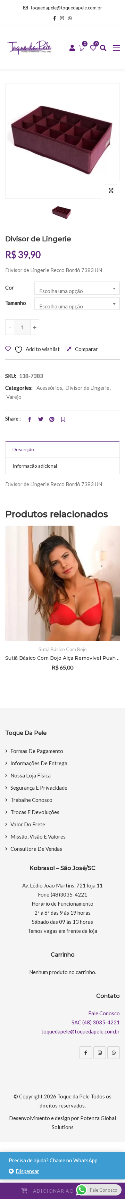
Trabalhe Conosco (31, 800)
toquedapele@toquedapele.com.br (66, 7)
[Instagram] (99, 1052)
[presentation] (10, 607)
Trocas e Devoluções (34, 812)
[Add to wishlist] (105, 601)
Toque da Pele (73, 1096)
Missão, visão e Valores (38, 836)
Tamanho (15, 303)
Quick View (105, 620)
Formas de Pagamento (36, 751)
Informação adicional (34, 466)
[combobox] (77, 288)
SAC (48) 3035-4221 (96, 1022)
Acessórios (49, 388)
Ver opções (105, 582)
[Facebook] (86, 1052)
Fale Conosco (104, 1013)
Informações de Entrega (38, 763)
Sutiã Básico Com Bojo (63, 649)
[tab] (62, 449)
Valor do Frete (27, 824)
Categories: (19, 388)
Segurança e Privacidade (38, 787)
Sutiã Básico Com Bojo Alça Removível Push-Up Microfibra (62, 658)
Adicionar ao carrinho (68, 1191)
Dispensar (27, 1171)
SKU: (10, 376)
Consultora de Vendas (36, 849)
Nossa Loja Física (30, 775)
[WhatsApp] (113, 1052)
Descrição (23, 449)
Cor (9, 287)
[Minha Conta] (72, 48)
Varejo (14, 397)
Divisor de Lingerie (87, 388)
